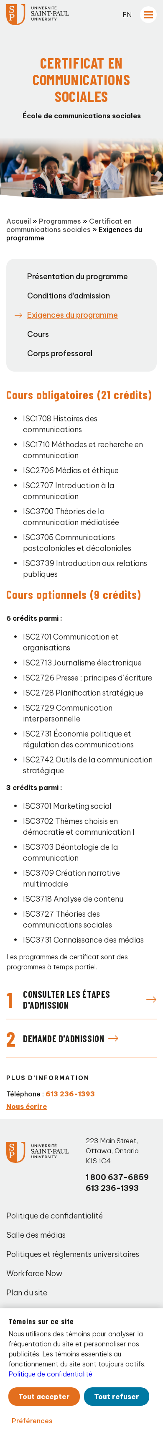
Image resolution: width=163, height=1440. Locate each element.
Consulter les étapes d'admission (66, 999)
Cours (38, 334)
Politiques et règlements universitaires (72, 1254)
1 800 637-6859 (117, 1177)
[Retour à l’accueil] (37, 14)
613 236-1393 (70, 1094)
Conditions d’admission (68, 296)
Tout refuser (116, 1396)
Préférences (32, 1421)
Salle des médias (36, 1235)
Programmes (60, 221)
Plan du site (26, 1292)
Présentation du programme (77, 276)
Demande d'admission (63, 1038)
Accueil (18, 221)
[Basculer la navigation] (148, 14)
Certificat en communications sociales (69, 225)
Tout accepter (44, 1396)
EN (127, 14)
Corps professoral (59, 353)
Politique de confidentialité (54, 1216)
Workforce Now (34, 1273)
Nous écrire (26, 1106)
